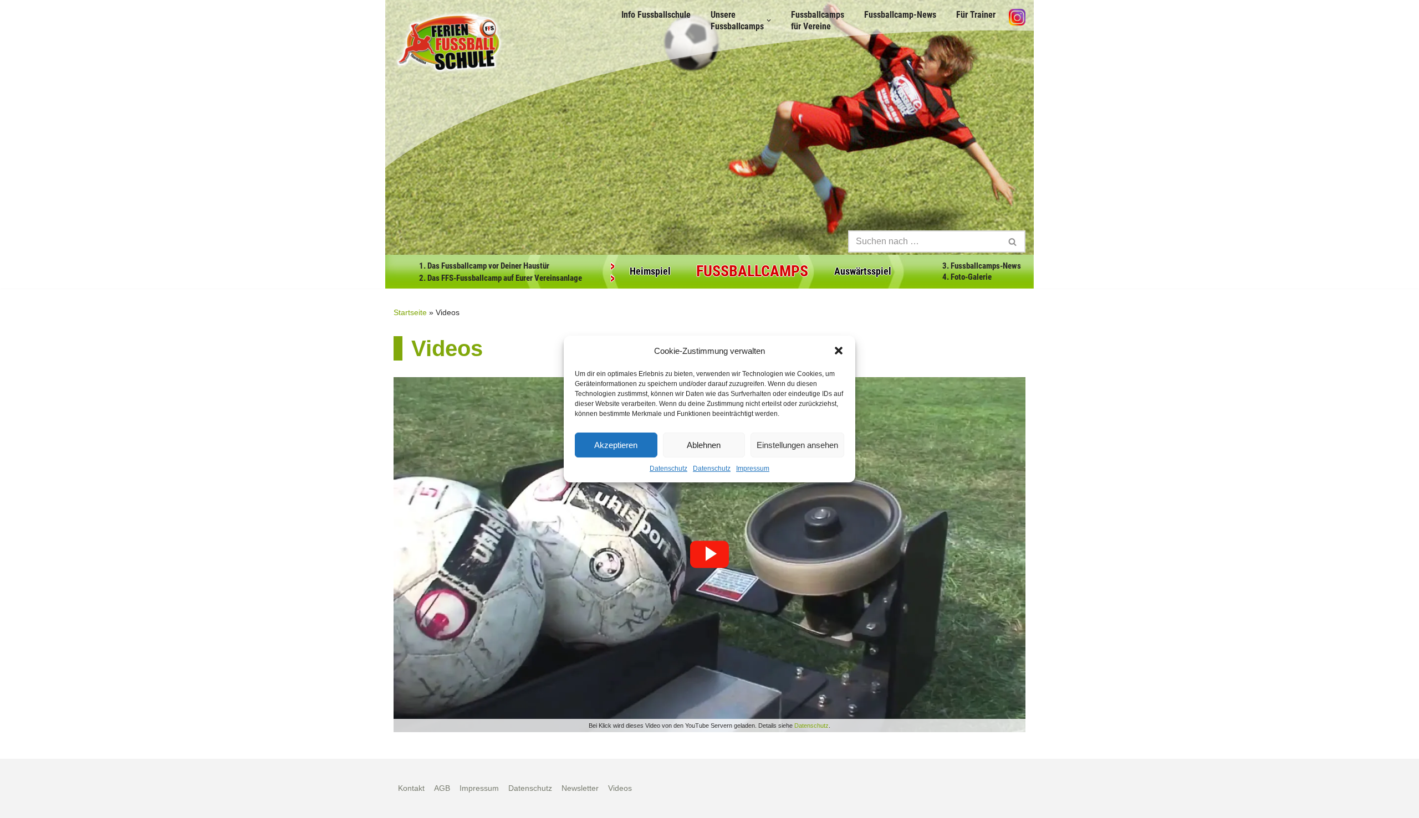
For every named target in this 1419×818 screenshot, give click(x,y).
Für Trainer (976, 14)
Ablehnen (704, 445)
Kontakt (411, 788)
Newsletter (580, 788)
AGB (442, 788)
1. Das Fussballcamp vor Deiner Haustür (484, 266)
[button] (838, 350)
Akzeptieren (615, 445)
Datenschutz (668, 468)
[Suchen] (1013, 241)
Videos (620, 788)
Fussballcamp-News (900, 14)
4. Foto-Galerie (967, 277)
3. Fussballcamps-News (981, 266)
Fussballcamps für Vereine (817, 20)
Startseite (410, 312)
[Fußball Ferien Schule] (449, 42)
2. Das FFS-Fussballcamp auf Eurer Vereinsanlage (500, 278)
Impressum (752, 468)
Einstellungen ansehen (797, 445)
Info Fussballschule (656, 14)
